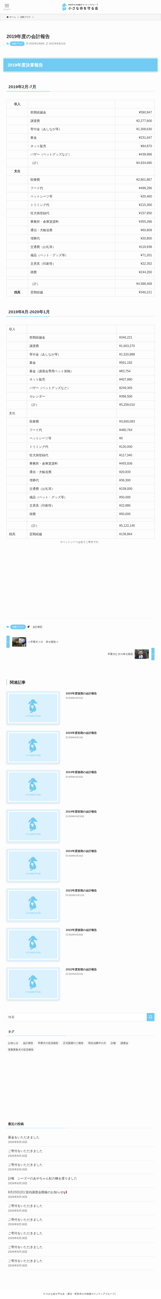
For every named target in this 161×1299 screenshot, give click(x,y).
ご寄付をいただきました (25, 1153)
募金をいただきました (23, 1140)
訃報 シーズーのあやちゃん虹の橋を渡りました (42, 1181)
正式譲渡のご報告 (73, 1043)
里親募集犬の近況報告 (21, 1049)
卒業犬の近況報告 (48, 1043)
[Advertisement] (80, 584)
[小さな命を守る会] (80, 7)
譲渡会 (124, 1043)
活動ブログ (17, 43)
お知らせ (13, 1043)
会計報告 (37, 627)
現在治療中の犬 (97, 1043)
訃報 (113, 1043)
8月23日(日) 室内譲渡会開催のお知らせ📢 (37, 1194)
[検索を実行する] (151, 1017)
